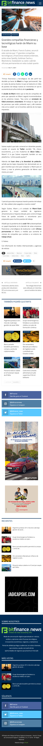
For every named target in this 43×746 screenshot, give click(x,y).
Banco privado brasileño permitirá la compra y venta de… (27, 547)
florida (35, 253)
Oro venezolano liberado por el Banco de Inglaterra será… (25, 557)
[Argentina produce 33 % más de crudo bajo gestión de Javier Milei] (12, 312)
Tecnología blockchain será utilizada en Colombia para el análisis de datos (32, 287)
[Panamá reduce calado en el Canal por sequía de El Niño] (12, 362)
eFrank (26, 742)
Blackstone (19, 253)
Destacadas (6, 35)
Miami (22, 256)
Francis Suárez (6, 256)
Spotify (28, 256)
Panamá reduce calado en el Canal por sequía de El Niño (27, 566)
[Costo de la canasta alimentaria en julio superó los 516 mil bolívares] (31, 362)
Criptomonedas (9, 332)
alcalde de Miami (10, 253)
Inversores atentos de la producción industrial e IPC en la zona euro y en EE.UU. (10, 289)
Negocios (15, 35)
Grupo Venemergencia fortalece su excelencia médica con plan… (24, 538)
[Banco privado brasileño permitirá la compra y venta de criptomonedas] (12, 336)
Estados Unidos (28, 253)
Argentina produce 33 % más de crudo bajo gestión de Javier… (26, 529)
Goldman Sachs (15, 256)
